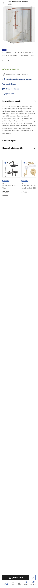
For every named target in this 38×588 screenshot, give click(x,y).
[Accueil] (5, 584)
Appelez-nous (9, 94)
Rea (3, 183)
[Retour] (3, 3)
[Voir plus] (35, 3)
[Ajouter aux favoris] (17, 163)
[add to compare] (5, 163)
